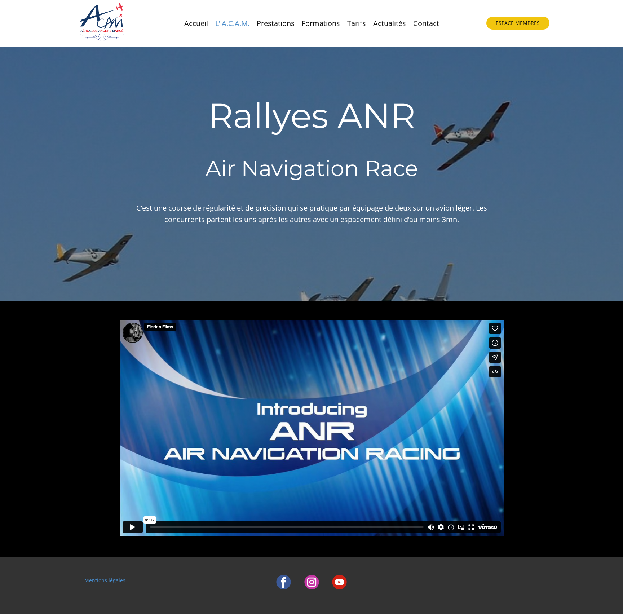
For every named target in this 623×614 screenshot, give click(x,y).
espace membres (518, 22)
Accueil (196, 23)
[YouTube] (339, 582)
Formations (321, 23)
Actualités (389, 23)
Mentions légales (104, 580)
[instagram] (311, 582)
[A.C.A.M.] (102, 23)
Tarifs (356, 23)
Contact (426, 23)
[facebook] (283, 582)
